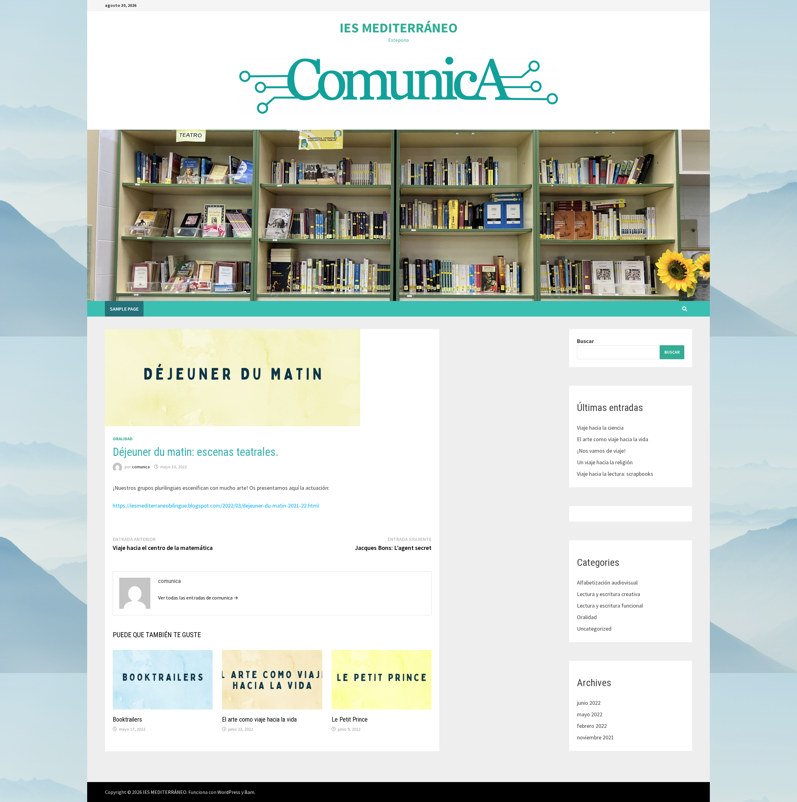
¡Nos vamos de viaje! (601, 450)
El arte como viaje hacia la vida (259, 719)
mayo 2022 (589, 714)
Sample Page (124, 309)
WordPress (228, 792)
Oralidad (123, 439)
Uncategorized (594, 628)
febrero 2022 (592, 725)
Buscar (585, 341)
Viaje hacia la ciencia (600, 427)
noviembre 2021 (595, 737)
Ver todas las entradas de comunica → (198, 597)
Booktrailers (127, 719)
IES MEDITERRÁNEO (399, 27)
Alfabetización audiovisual (607, 582)
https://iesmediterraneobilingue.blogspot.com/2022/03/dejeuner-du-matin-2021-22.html (216, 505)
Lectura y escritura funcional (610, 605)
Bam (249, 792)
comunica (141, 467)
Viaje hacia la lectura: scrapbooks (615, 473)
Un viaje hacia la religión (605, 462)
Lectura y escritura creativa (608, 594)
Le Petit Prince (350, 719)
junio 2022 (589, 702)
